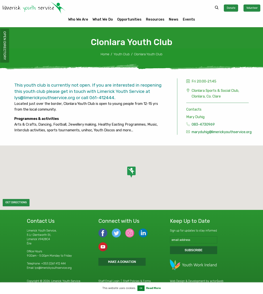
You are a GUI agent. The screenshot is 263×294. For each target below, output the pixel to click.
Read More (153, 288)
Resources (155, 19)
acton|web (216, 281)
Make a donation (122, 262)
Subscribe (194, 250)
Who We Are (78, 19)
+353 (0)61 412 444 (53, 263)
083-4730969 (203, 124)
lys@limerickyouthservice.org (53, 267)
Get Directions (16, 202)
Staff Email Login (109, 281)
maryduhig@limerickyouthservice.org (222, 132)
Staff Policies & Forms (137, 281)
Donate (231, 7)
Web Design (177, 281)
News (173, 19)
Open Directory (5, 45)
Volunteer (252, 7)
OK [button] (141, 288)
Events (189, 19)
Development (196, 281)
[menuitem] (78, 20)
